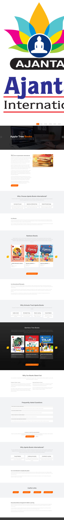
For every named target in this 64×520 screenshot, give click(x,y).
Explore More (14, 185)
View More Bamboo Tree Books (32, 364)
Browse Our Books (30, 436)
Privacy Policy (37, 492)
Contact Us (36, 436)
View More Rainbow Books (32, 273)
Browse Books (26, 492)
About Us (15, 492)
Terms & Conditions (48, 492)
